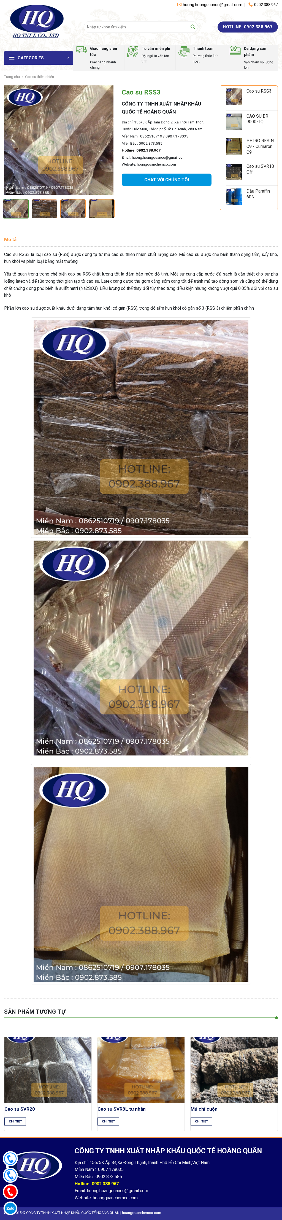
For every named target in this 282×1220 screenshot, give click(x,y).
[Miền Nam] (10, 1158)
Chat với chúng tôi (166, 179)
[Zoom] (11, 188)
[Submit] (192, 27)
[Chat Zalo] (10, 1208)
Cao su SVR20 (19, 1109)
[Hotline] (10, 1191)
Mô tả (10, 239)
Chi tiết (15, 1121)
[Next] (104, 140)
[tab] (10, 239)
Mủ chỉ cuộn (204, 1109)
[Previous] (13, 140)
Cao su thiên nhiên (39, 77)
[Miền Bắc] (10, 1175)
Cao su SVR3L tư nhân (121, 1109)
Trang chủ (12, 77)
